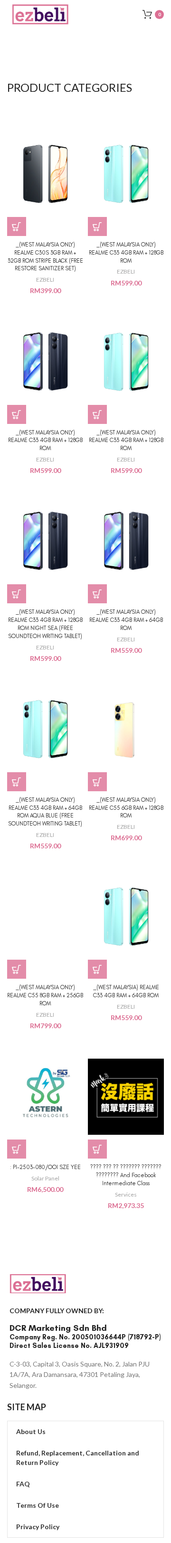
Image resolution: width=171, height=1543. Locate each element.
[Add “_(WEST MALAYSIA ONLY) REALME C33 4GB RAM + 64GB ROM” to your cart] (97, 593)
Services (126, 1194)
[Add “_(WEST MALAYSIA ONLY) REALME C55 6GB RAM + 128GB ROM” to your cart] (97, 781)
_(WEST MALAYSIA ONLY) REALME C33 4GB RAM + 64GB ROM (126, 620)
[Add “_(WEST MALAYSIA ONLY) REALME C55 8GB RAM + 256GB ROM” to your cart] (16, 969)
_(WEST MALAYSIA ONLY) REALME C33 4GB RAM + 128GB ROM (126, 252)
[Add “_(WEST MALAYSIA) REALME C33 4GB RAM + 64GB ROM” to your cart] (97, 969)
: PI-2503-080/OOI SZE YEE (45, 1167)
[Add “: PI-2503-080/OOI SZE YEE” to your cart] (16, 1149)
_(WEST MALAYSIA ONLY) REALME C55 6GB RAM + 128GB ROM (126, 807)
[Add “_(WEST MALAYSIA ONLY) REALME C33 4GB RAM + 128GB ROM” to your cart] (97, 226)
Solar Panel (45, 1178)
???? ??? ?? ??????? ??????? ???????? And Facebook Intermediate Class (126, 1175)
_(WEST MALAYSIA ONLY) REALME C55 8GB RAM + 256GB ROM (45, 995)
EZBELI (45, 279)
